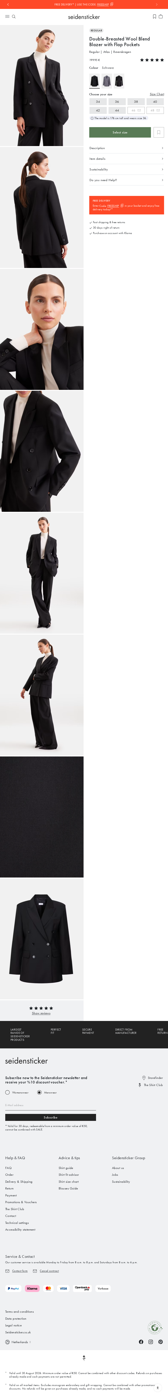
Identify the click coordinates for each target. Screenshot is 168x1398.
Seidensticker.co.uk (18, 1332)
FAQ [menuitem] (8, 1168)
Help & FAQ (15, 1157)
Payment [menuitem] (11, 1195)
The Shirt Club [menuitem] (14, 1209)
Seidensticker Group (128, 1157)
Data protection (15, 1319)
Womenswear (20, 1092)
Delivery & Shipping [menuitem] (19, 1182)
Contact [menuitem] (10, 1216)
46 (133, 110)
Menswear (50, 1092)
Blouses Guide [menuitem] (68, 1188)
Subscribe (50, 1117)
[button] (41, 1013)
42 (98, 110)
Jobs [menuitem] (115, 1175)
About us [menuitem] (118, 1168)
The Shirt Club (153, 1085)
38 (136, 102)
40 (155, 102)
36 (117, 102)
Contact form (20, 1270)
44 (117, 110)
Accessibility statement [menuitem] (20, 1229)
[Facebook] (141, 1342)
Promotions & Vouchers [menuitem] (21, 1202)
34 (98, 102)
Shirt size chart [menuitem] (69, 1182)
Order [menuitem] (9, 1175)
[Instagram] (151, 1342)
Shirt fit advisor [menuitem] (69, 1175)
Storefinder (155, 1078)
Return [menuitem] (9, 1188)
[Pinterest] (160, 1342)
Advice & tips (69, 1157)
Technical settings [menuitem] (17, 1223)
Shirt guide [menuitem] (66, 1168)
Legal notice (13, 1325)
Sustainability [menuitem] (121, 1182)
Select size (120, 132)
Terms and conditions (19, 1312)
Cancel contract (49, 1270)
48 (152, 110)
